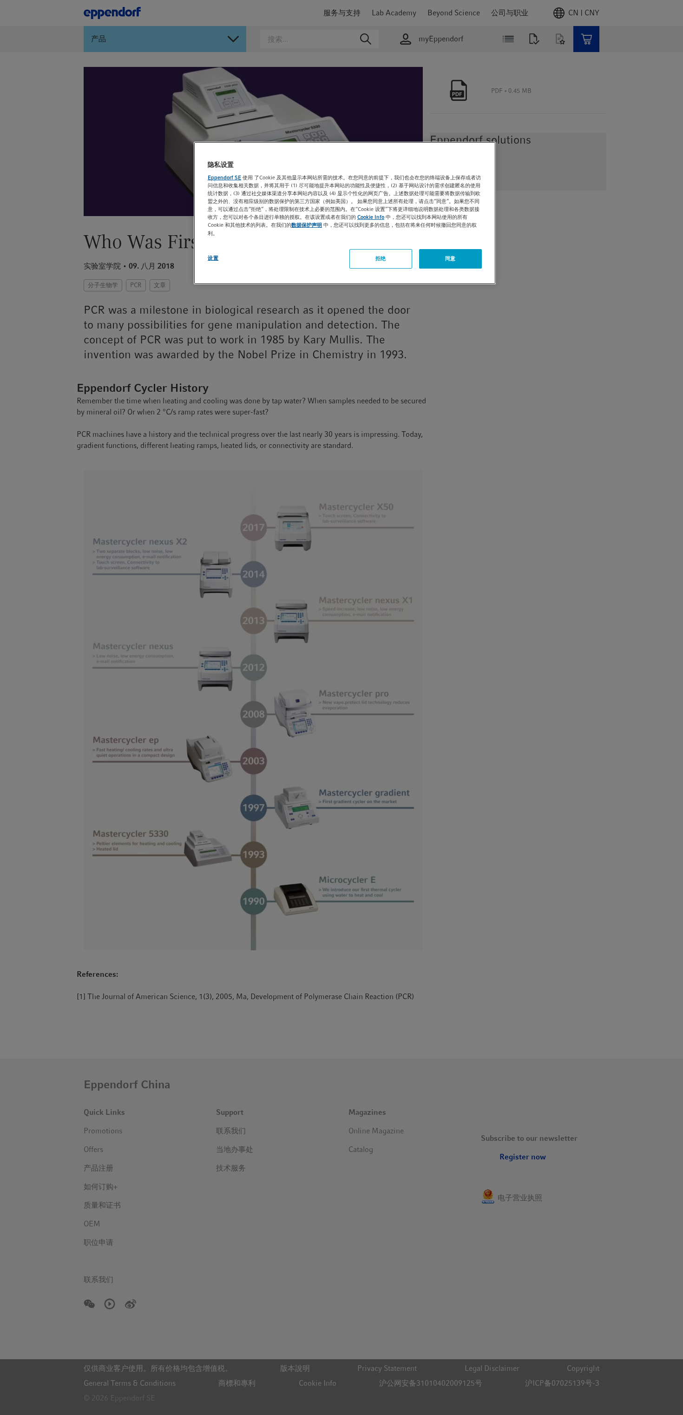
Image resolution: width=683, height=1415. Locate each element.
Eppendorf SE (224, 177)
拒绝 (380, 258)
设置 (213, 258)
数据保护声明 (306, 225)
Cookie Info (370, 217)
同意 (450, 258)
